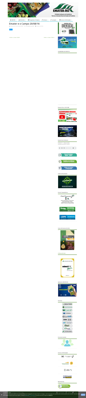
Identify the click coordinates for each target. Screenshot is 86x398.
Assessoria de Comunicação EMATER (16, 26)
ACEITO (83, 394)
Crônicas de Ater (62, 253)
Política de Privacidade (30, 395)
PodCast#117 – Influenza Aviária (64, 142)
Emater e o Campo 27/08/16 (49, 37)
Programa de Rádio (39, 26)
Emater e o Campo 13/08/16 (15, 37)
